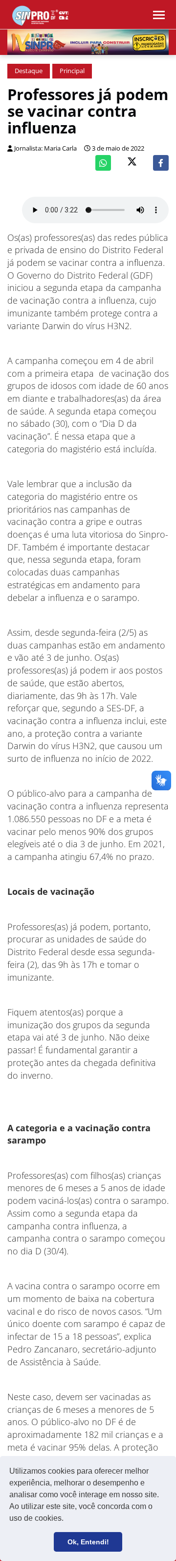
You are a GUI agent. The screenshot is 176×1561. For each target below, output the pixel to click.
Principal (72, 71)
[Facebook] (161, 163)
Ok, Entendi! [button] (88, 1542)
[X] (132, 163)
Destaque (29, 71)
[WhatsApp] (103, 163)
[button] (67, 1519)
